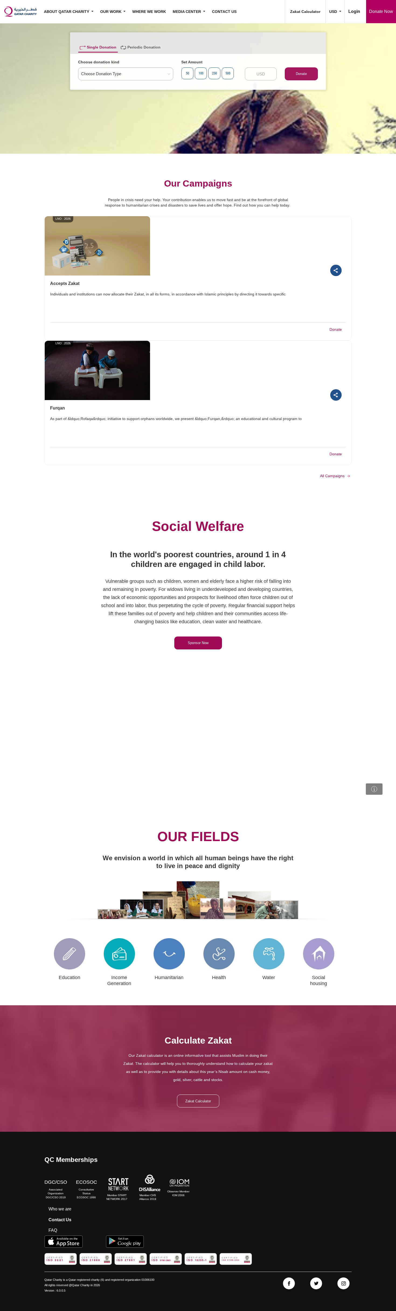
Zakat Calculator (305, 11)
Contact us (224, 11)
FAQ (52, 1230)
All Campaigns (333, 476)
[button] (335, 11)
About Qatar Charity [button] (67, 11)
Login (354, 11)
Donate (301, 74)
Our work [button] (111, 11)
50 (187, 73)
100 (201, 73)
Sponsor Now (198, 643)
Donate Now (381, 11)
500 (227, 73)
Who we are (59, 1209)
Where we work (149, 11)
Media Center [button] (187, 11)
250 (214, 73)
